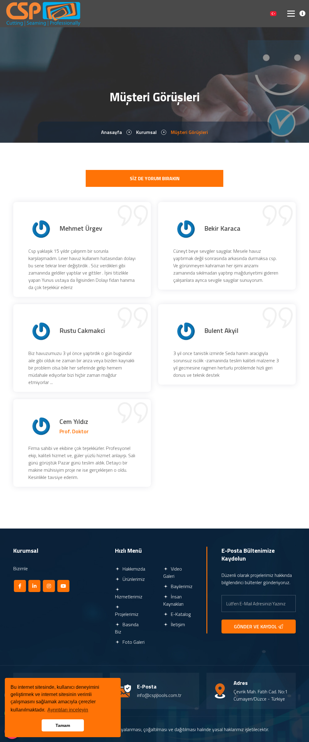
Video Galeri (172, 572)
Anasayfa (111, 132)
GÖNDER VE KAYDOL (256, 626)
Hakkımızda (133, 568)
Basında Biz (127, 628)
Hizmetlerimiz (128, 596)
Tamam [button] (63, 725)
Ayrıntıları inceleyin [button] (67, 709)
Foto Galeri (133, 642)
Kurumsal (146, 132)
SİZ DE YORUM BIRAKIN (155, 178)
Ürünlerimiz (133, 579)
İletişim (177, 624)
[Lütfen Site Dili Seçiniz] (273, 13)
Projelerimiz (127, 614)
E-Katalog (180, 614)
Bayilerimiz (181, 586)
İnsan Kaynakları (173, 600)
